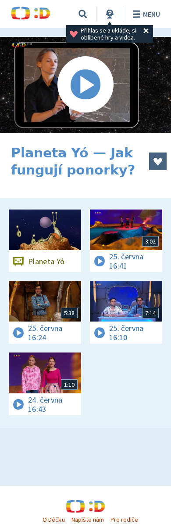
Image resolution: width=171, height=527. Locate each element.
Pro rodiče (124, 519)
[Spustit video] (85, 85)
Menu (151, 14)
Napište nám (87, 519)
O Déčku (53, 519)
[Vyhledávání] (83, 14)
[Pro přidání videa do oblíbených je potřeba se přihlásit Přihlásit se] (158, 161)
